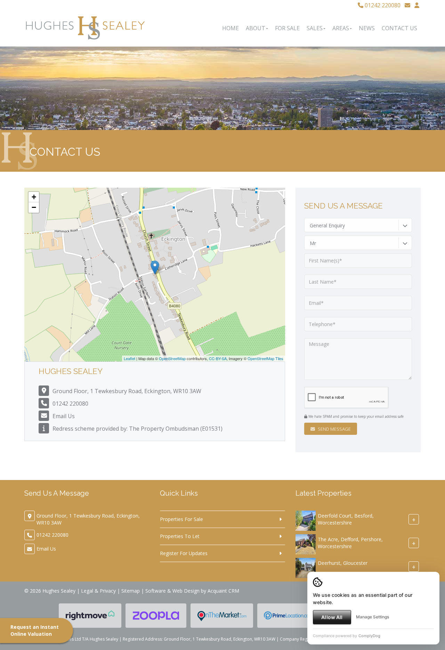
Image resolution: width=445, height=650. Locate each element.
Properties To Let (180, 536)
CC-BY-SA (218, 358)
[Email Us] (407, 5)
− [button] (34, 207)
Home (230, 28)
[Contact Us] (416, 5)
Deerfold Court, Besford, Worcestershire (346, 519)
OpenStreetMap (172, 358)
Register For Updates (184, 553)
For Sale (287, 28)
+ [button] (34, 197)
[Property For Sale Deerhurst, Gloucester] (306, 567)
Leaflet (129, 358)
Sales (315, 28)
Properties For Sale (181, 519)
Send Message (334, 429)
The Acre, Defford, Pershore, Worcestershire (350, 543)
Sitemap (130, 590)
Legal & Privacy (98, 590)
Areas (340, 28)
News (367, 28)
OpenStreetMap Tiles (265, 358)
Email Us (63, 416)
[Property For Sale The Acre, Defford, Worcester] (306, 544)
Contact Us (399, 28)
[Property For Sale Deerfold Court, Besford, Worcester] (306, 520)
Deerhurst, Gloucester (342, 563)
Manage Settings (372, 616)
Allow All (331, 617)
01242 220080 (381, 5)
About (255, 28)
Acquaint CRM (223, 590)
